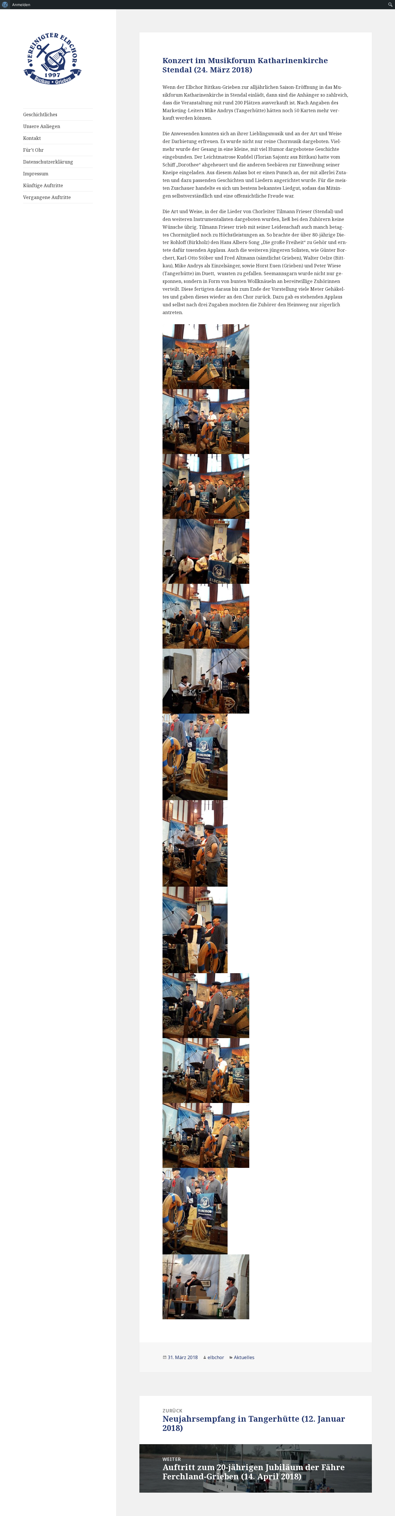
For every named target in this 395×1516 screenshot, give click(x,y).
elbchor (216, 1357)
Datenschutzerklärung (48, 162)
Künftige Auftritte (43, 185)
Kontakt (32, 138)
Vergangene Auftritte (47, 197)
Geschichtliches (40, 114)
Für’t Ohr (33, 150)
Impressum (35, 173)
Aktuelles (244, 1357)
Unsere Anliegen (41, 126)
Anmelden (21, 4)
